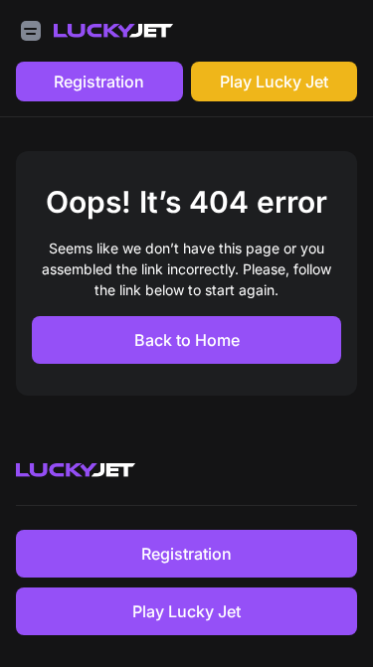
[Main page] (113, 31)
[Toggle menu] (31, 31)
